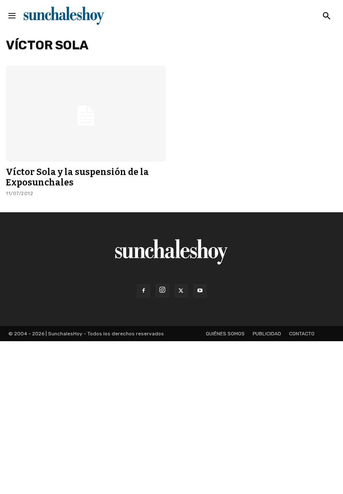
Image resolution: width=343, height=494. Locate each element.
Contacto (302, 334)
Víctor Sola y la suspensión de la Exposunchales (77, 177)
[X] (181, 291)
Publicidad (267, 334)
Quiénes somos (225, 334)
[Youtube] (200, 291)
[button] (327, 16)
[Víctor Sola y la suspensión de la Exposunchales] (86, 114)
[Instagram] (162, 290)
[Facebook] (143, 291)
